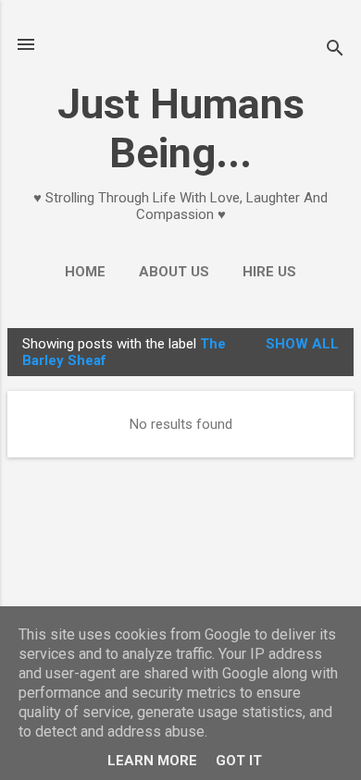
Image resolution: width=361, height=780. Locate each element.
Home (85, 271)
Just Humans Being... (181, 128)
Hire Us (269, 271)
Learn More (152, 760)
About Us (174, 271)
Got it (239, 760)
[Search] (335, 50)
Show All (302, 343)
